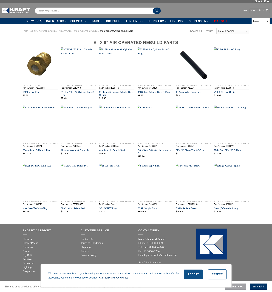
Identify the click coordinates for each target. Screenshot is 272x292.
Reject (217, 274)
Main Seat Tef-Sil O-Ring (35, 208)
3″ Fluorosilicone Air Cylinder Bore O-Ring (116, 93)
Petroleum (28, 263)
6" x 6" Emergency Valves (85, 31)
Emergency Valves (48, 31)
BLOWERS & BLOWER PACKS (45, 21)
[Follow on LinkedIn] (265, 1)
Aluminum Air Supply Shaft (112, 150)
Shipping (86, 247)
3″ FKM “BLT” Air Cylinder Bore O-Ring (78, 93)
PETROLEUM (156, 21)
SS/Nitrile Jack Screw (186, 208)
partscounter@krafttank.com (161, 255)
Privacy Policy (88, 255)
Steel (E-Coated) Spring (226, 208)
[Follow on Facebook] (253, 1)
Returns (85, 251)
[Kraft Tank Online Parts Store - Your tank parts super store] (16, 10)
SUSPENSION (197, 21)
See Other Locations (149, 262)
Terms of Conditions (92, 243)
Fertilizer (27, 259)
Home (25, 31)
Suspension (29, 271)
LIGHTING (176, 21)
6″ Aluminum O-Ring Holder (36, 150)
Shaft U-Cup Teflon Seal (73, 208)
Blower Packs (30, 243)
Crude (33, 31)
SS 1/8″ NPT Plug (108, 208)
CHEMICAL (77, 21)
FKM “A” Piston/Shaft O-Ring (190, 150)
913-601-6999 (155, 243)
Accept (193, 274)
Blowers (27, 239)
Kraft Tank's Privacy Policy (113, 277)
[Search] (157, 11)
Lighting (27, 267)
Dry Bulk (27, 255)
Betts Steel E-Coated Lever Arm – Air (154, 151)
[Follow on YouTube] (268, 1)
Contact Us (87, 239)
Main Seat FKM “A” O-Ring (227, 150)
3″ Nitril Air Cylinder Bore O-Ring (154, 92)
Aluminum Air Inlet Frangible (75, 150)
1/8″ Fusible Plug (31, 92)
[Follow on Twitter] (259, 1)
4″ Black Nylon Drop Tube (188, 92)
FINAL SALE (220, 21)
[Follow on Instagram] (256, 1)
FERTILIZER (133, 21)
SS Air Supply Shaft (147, 208)
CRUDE (95, 21)
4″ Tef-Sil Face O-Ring (225, 92)
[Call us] (262, 1)
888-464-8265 (157, 247)
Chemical (28, 247)
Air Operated (65, 31)
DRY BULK (113, 21)
